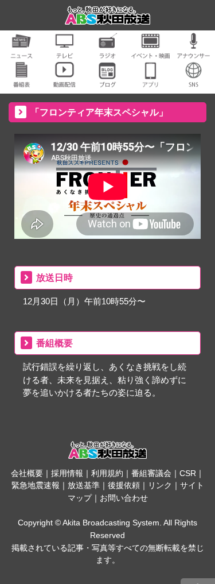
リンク (160, 485)
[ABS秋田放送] (108, 17)
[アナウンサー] (193, 52)
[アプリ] (150, 81)
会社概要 (27, 473)
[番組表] (21, 81)
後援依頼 (124, 485)
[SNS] (193, 81)
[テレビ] (64, 52)
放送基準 (84, 485)
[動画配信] (64, 81)
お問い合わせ (124, 497)
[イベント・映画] (150, 52)
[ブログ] (107, 81)
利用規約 (107, 473)
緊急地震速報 (35, 485)
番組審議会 (151, 473)
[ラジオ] (107, 52)
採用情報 (67, 473)
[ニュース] (21, 52)
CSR (187, 473)
